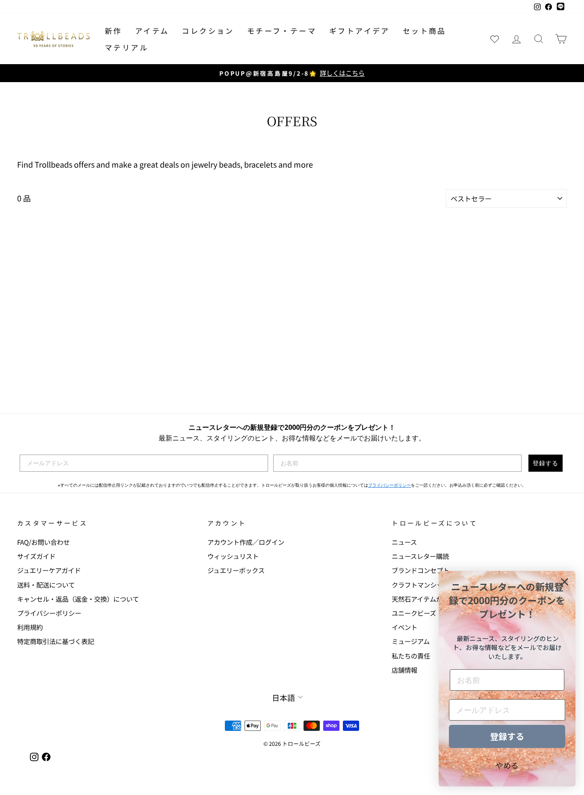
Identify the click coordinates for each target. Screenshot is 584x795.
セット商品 (424, 30)
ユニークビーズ (414, 613)
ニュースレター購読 (420, 556)
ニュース (404, 542)
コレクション (208, 30)
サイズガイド (36, 556)
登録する (545, 463)
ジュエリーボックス (236, 570)
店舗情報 (404, 669)
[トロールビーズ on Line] (560, 7)
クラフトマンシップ (420, 584)
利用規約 (30, 627)
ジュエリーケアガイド (49, 570)
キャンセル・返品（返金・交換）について (78, 598)
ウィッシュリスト (233, 556)
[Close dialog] (564, 581)
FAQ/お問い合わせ (43, 542)
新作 (113, 30)
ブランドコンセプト (420, 570)
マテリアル (126, 47)
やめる (507, 765)
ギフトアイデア (359, 30)
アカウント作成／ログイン (245, 542)
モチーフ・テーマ (281, 30)
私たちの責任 (411, 655)
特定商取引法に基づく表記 (55, 641)
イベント (404, 627)
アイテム (152, 30)
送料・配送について (46, 584)
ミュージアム (411, 641)
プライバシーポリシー (389, 485)
